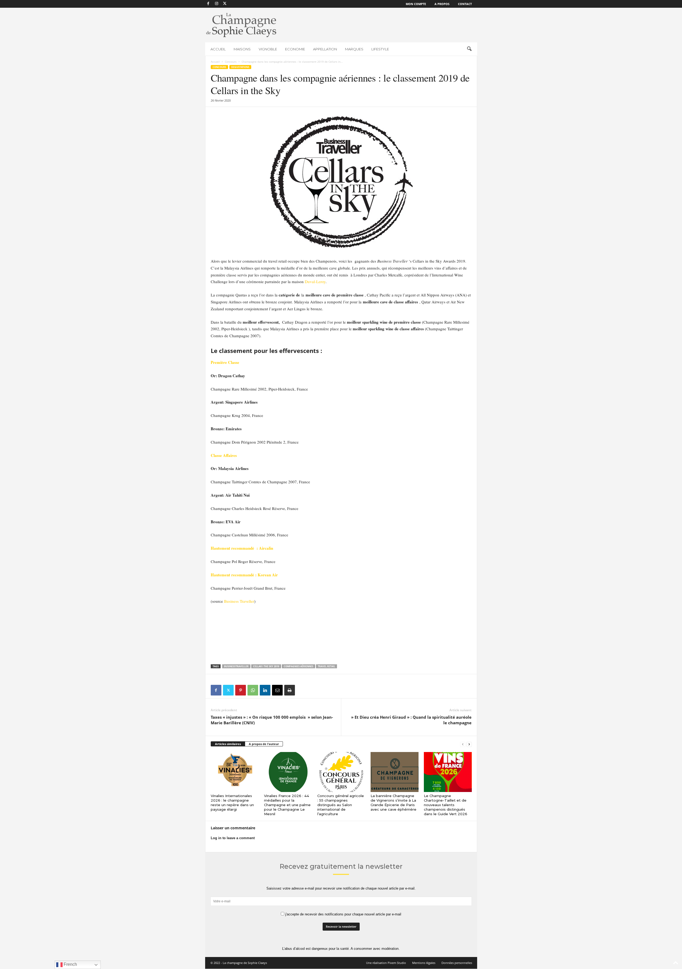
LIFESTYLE (380, 49)
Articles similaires (228, 744)
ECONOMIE (295, 49)
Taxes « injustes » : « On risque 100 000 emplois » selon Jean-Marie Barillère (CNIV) (272, 719)
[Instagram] (216, 4)
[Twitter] (228, 690)
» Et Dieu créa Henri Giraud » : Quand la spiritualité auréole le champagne (411, 719)
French (70, 964)
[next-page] (469, 744)
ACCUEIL (218, 49)
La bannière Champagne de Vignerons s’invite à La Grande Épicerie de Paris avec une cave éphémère (393, 802)
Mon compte (416, 4)
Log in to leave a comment (233, 838)
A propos (442, 4)
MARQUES (354, 49)
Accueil (215, 61)
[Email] (277, 690)
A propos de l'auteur (264, 744)
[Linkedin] (265, 690)
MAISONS (242, 49)
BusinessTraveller (236, 666)
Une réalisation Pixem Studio (386, 963)
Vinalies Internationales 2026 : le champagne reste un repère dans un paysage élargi (232, 802)
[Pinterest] (240, 690)
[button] (469, 49)
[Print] (289, 690)
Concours (231, 61)
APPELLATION (325, 49)
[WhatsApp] (252, 690)
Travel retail (326, 666)
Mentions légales (423, 963)
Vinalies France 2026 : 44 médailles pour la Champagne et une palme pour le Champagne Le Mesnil (287, 805)
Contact (465, 4)
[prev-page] (462, 744)
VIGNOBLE (268, 49)
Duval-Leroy (315, 281)
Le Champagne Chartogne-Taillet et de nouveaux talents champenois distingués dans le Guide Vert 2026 (445, 805)
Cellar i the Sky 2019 (266, 666)
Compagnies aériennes (298, 666)
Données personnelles (456, 963)
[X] (225, 4)
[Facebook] (208, 4)
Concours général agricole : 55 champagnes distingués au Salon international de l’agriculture (340, 805)
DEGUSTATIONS (240, 67)
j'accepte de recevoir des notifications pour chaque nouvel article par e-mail (342, 914)
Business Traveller (239, 601)
